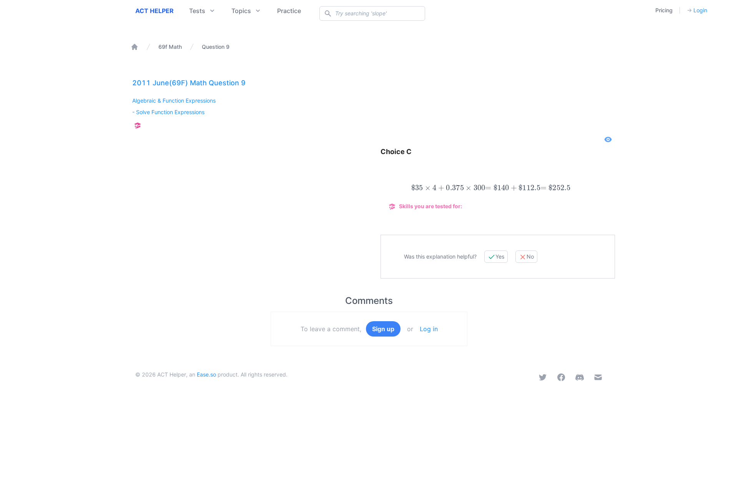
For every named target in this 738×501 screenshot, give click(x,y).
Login (697, 10)
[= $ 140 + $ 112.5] (512, 187)
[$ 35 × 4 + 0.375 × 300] (448, 187)
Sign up (383, 329)
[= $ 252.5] (555, 187)
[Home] (134, 47)
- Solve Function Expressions (168, 112)
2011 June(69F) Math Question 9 (189, 83)
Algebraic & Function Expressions (174, 100)
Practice (289, 11)
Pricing (664, 10)
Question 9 (215, 46)
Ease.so (206, 374)
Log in (429, 329)
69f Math (170, 46)
